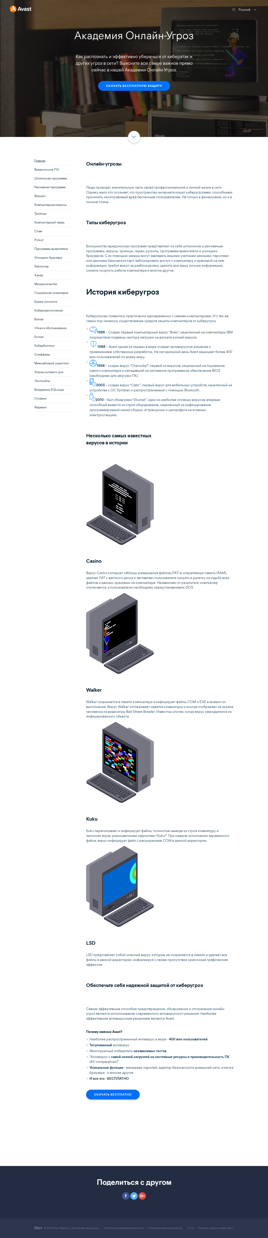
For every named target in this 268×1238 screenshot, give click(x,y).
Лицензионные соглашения (165, 1228)
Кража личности (45, 301)
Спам (38, 231)
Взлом (38, 319)
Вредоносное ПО (46, 169)
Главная (39, 161)
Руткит (39, 240)
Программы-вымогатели (51, 249)
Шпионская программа (50, 178)
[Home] (20, 9)
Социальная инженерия (51, 293)
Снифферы (42, 354)
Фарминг (40, 407)
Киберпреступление (48, 310)
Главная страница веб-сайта (215, 1228)
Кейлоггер (41, 266)
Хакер (38, 275)
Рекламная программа (50, 187)
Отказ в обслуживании (50, 328)
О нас (190, 1228)
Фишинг (40, 196)
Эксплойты (42, 381)
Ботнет (39, 337)
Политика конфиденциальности (124, 1228)
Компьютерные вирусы (50, 205)
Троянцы (40, 213)
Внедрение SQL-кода (49, 390)
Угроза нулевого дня (48, 372)
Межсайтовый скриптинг (51, 363)
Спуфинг (40, 398)
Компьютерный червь (49, 222)
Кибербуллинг (44, 346)
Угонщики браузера (48, 257)
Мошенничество (45, 284)
